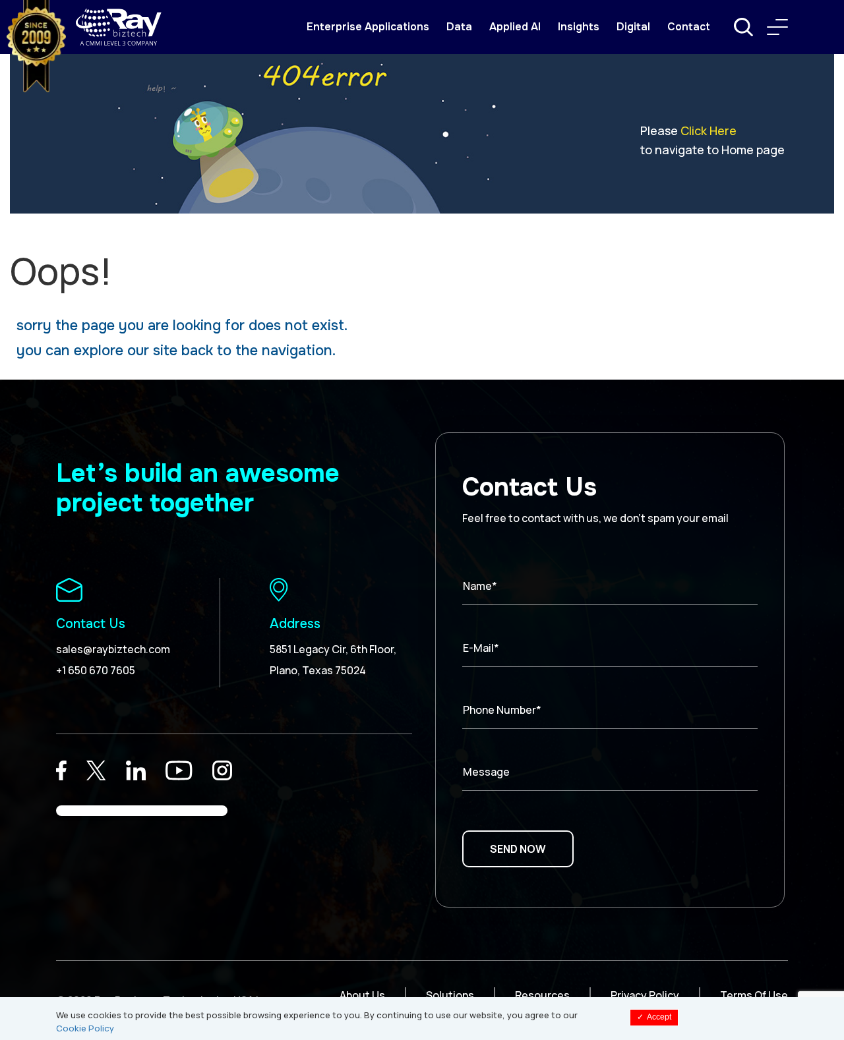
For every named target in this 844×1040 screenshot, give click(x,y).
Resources (542, 995)
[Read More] (61, 770)
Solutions (450, 995)
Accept (654, 1017)
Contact (688, 27)
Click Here (708, 130)
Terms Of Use (754, 995)
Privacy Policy (645, 995)
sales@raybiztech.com (113, 649)
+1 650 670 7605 (95, 670)
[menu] (777, 27)
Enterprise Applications (368, 27)
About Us (362, 995)
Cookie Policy (85, 1028)
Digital (633, 27)
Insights (578, 27)
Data (459, 27)
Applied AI (515, 27)
